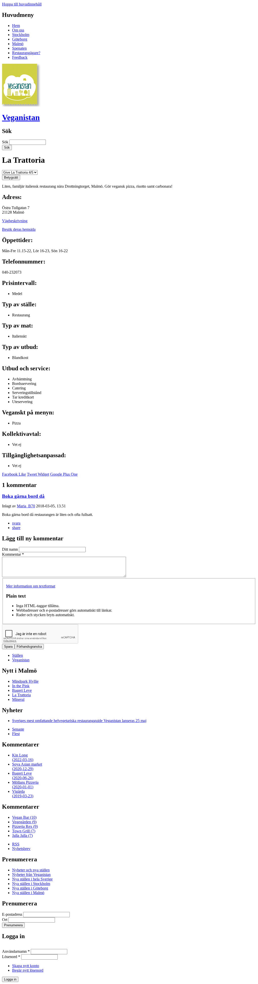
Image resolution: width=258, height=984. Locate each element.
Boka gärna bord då (23, 496)
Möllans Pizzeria (25, 784)
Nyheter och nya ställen (31, 870)
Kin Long (22, 757)
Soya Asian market (27, 766)
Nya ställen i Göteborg (30, 888)
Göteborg (19, 39)
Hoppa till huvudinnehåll (22, 4)
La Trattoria (21, 695)
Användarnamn (16, 951)
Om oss (18, 30)
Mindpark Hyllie (25, 681)
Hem (16, 25)
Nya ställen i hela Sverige (32, 879)
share (16, 528)
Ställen (17, 655)
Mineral (18, 699)
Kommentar (13, 554)
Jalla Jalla (22, 835)
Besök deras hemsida (19, 229)
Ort (5, 919)
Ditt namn (10, 549)
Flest (16, 734)
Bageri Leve (22, 690)
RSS (15, 844)
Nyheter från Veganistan (31, 874)
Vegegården (24, 822)
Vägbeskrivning (14, 221)
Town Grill (23, 831)
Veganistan (21, 117)
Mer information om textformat (30, 586)
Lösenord (11, 957)
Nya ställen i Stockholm (31, 883)
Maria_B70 (26, 506)
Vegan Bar (24, 817)
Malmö (17, 44)
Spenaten (19, 48)
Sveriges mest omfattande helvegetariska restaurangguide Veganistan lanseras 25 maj (79, 720)
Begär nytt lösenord (27, 970)
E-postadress (12, 914)
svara (16, 523)
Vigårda (22, 793)
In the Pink (20, 686)
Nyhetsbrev (21, 848)
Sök (5, 142)
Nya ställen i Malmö (28, 893)
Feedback (19, 57)
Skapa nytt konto (25, 966)
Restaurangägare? (26, 53)
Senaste (18, 729)
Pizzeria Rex (25, 826)
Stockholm (20, 34)
